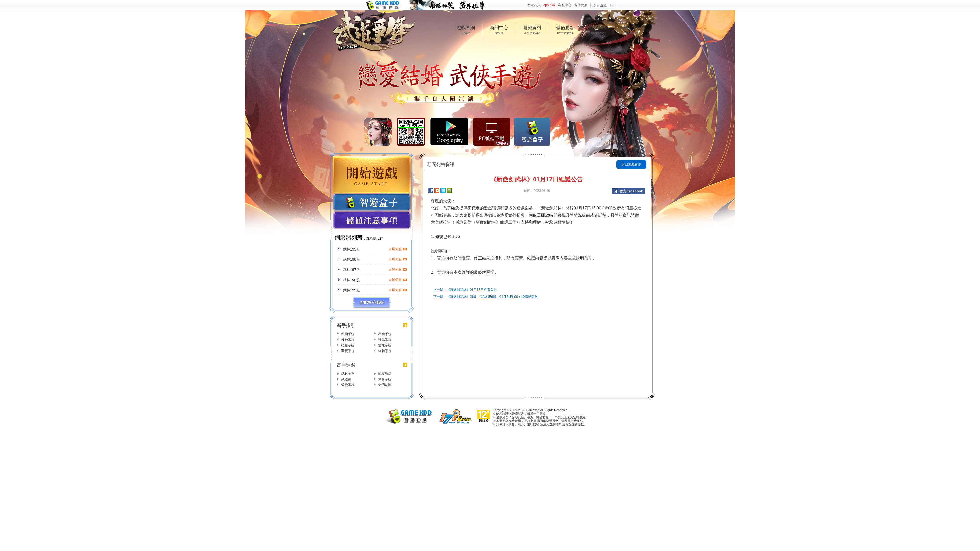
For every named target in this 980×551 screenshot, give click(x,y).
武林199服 (372, 249)
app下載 (549, 5)
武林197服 (372, 270)
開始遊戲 (372, 174)
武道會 (346, 379)
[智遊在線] (410, 422)
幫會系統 (384, 379)
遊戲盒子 (372, 202)
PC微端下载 (491, 132)
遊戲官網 (466, 30)
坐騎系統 (384, 351)
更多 (371, 302)
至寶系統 (347, 351)
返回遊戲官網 (631, 164)
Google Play (449, 132)
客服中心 (564, 5)
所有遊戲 (600, 5)
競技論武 (384, 373)
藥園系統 (347, 334)
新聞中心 (499, 30)
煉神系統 (347, 340)
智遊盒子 (532, 132)
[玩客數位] (456, 423)
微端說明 (502, 143)
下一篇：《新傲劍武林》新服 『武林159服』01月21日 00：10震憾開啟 (485, 297)
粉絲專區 (598, 30)
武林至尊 (347, 373)
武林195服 (372, 290)
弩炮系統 (347, 385)
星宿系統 (384, 334)
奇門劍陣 (384, 385)
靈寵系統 (384, 345)
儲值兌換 (580, 5)
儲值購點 (565, 30)
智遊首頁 (534, 5)
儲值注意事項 (372, 220)
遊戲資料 (532, 30)
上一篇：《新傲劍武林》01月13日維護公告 (465, 290)
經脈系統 (347, 345)
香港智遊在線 (383, 5)
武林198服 (372, 259)
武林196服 (372, 280)
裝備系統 (384, 340)
